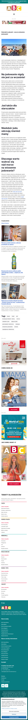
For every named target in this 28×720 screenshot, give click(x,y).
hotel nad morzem (17, 191)
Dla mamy (3, 591)
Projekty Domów (4, 631)
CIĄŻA (3, 503)
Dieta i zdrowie (4, 512)
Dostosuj (14, 714)
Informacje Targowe (5, 647)
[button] (14, 14)
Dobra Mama (3, 624)
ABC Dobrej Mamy (5, 622)
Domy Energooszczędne (6, 626)
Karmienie (3, 540)
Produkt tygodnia (4, 595)
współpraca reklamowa (8, 329)
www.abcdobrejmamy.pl (10, 692)
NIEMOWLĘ (4, 535)
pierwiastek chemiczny (8, 324)
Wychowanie (4, 558)
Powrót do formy (4, 573)
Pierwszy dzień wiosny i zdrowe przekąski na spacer (11, 243)
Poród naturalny (4, 524)
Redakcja (3, 676)
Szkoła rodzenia (4, 516)
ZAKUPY (3, 584)
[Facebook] (3, 685)
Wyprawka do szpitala (5, 528)
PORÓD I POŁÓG (5, 519)
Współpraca (3, 678)
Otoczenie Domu (4, 630)
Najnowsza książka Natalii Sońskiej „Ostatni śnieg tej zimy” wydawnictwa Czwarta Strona (12, 302)
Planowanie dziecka (5, 508)
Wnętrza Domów (4, 635)
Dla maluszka (4, 589)
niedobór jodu (5, 321)
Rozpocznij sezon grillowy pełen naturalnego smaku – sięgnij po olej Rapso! (12, 272)
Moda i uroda (4, 514)
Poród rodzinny (4, 578)
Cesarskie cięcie (4, 526)
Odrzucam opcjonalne (14, 711)
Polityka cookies (14, 708)
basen (8, 316)
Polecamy (3, 596)
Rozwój (2, 556)
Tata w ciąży (3, 577)
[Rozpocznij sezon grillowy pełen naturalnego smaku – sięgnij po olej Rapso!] (14, 261)
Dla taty (2, 593)
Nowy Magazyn (4, 628)
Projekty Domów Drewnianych (7, 633)
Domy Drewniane (4, 657)
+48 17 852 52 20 (6, 669)
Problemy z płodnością (5, 510)
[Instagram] (6, 685)
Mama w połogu (4, 530)
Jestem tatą (3, 580)
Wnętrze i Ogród (4, 659)
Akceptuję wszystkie (14, 717)
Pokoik (2, 560)
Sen (2, 544)
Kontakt (2, 679)
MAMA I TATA (4, 568)
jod (17, 316)
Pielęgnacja (3, 542)
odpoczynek (14, 321)
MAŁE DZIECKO (5, 551)
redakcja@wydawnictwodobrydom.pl (8, 671)
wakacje (18, 324)
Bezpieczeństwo (4, 548)
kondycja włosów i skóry (8, 318)
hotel (13, 316)
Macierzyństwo (4, 575)
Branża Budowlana (5, 649)
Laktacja (3, 532)
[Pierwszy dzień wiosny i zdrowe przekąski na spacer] (14, 233)
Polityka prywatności (5, 681)
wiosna (16, 326)
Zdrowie (3, 546)
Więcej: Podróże (5, 223)
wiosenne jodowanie (7, 326)
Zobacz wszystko (5, 506)
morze (18, 318)
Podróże (3, 562)
